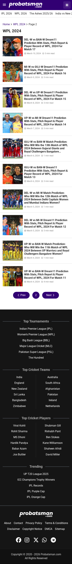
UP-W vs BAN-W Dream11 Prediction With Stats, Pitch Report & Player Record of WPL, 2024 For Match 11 (46, 274)
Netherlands (53, 406)
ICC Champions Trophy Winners (36, 479)
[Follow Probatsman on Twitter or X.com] (36, 541)
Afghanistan (52, 388)
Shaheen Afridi (52, 448)
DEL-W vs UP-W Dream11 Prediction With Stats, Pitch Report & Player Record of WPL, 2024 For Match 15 (46, 96)
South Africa (52, 382)
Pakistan (53, 394)
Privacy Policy (34, 523)
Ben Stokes (52, 437)
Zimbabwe (19, 406)
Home (6, 24)
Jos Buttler (19, 454)
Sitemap (60, 529)
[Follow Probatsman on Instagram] (28, 541)
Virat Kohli (19, 425)
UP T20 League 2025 (36, 474)
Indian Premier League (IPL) (36, 328)
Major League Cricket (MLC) (36, 346)
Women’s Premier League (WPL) (36, 334)
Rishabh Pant (53, 431)
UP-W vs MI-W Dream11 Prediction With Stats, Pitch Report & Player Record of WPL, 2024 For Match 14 (45, 121)
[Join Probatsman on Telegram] (53, 541)
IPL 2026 (6, 13)
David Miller (53, 454)
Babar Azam (19, 448)
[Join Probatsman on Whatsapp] (45, 541)
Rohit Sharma (19, 431)
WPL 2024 (19, 24)
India (19, 377)
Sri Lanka (19, 394)
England (19, 382)
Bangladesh (19, 400)
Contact (18, 523)
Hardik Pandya (19, 442)
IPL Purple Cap (36, 491)
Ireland (53, 400)
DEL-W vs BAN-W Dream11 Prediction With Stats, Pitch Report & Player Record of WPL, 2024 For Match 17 (46, 44)
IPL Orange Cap (36, 497)
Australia (52, 377)
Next (50, 295)
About (7, 523)
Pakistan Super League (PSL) (36, 352)
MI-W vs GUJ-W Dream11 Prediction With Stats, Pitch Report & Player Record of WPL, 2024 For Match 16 (46, 70)
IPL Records (36, 485)
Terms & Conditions (56, 523)
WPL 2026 (21, 13)
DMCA (48, 529)
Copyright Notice (32, 529)
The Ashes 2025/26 (41, 13)
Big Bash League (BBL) (36, 340)
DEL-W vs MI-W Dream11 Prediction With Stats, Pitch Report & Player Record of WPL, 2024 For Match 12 (45, 223)
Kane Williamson (53, 442)
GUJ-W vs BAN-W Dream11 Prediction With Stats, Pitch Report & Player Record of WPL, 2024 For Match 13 (46, 172)
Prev (21, 295)
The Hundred (36, 357)
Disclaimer (13, 529)
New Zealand (19, 388)
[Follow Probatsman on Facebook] (19, 541)
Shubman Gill (53, 425)
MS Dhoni (19, 437)
